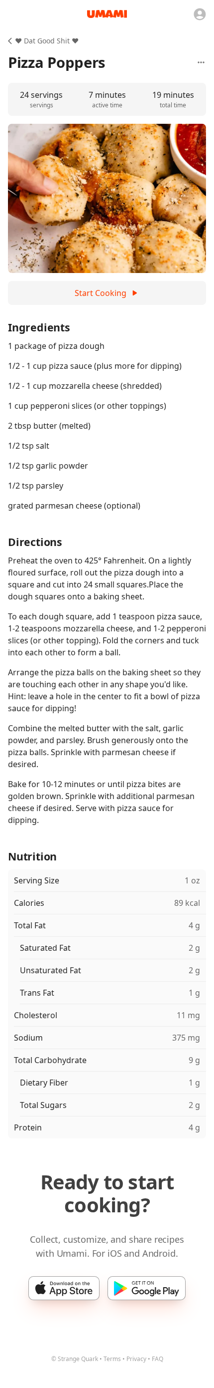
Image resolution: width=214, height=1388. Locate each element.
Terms (112, 1359)
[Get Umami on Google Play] (146, 1288)
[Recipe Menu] (201, 62)
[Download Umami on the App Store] (64, 1288)
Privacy (136, 1359)
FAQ (157, 1359)
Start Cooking (100, 292)
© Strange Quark (74, 1359)
